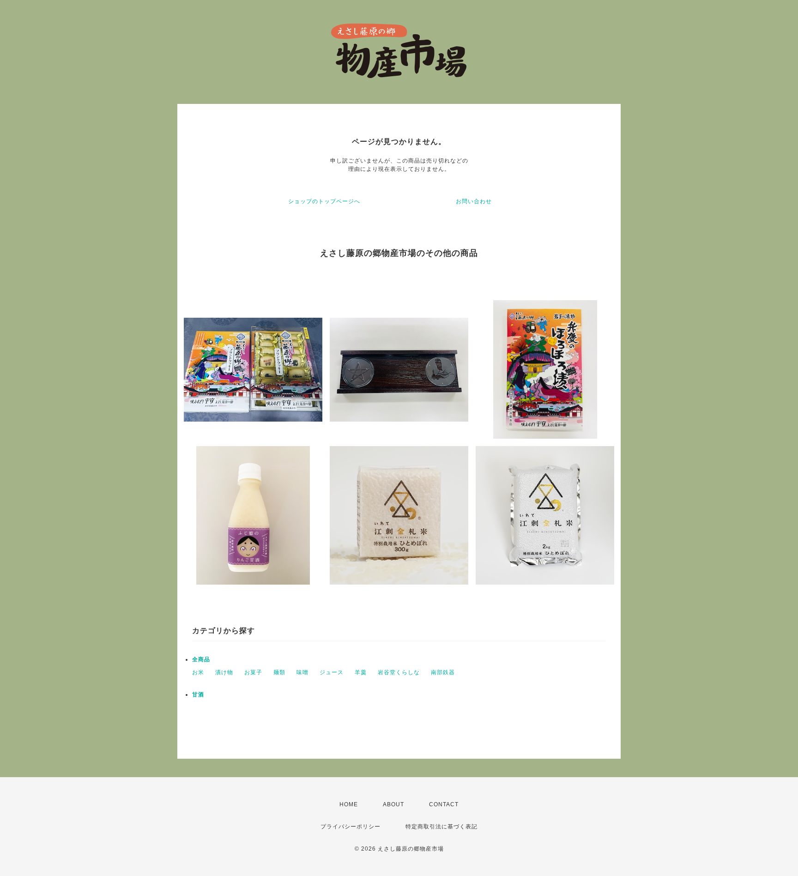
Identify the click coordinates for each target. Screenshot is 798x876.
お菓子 (253, 672)
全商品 (201, 659)
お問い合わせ (474, 201)
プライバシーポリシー (350, 826)
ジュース (332, 672)
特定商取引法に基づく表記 (441, 826)
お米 (198, 672)
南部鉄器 (443, 672)
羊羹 (361, 672)
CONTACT (444, 804)
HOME (348, 804)
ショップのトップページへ (324, 201)
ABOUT (393, 804)
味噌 (302, 672)
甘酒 (198, 694)
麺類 (279, 672)
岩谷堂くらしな (399, 672)
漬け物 (224, 672)
